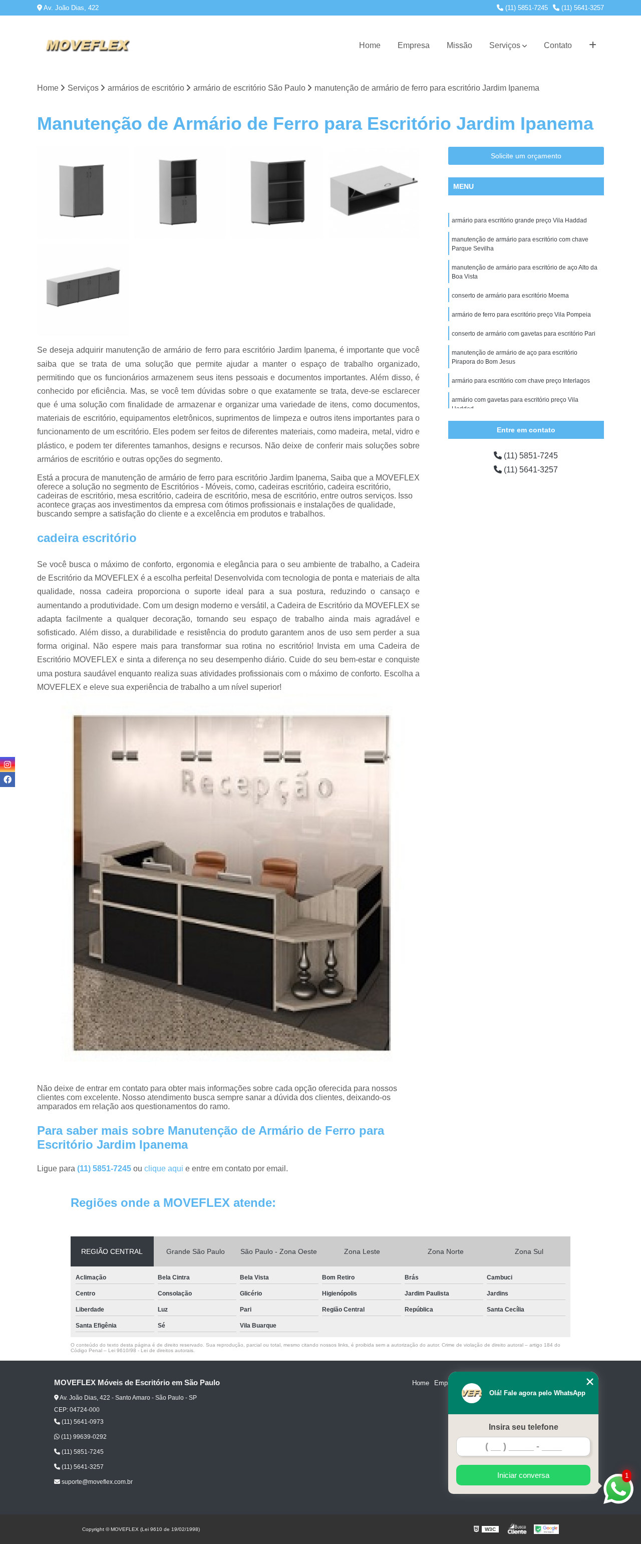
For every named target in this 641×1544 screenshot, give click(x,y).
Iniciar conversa (523, 1475)
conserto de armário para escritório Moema (510, 295)
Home (370, 45)
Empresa (414, 45)
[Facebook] (7, 779)
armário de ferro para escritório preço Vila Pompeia (521, 314)
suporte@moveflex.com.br (96, 1481)
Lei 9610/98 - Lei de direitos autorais (150, 1350)
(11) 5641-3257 (581, 8)
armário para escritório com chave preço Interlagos (521, 380)
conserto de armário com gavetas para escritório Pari (523, 333)
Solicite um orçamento (526, 156)
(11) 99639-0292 (83, 1436)
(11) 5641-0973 (82, 1421)
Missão (459, 45)
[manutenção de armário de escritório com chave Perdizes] (83, 290)
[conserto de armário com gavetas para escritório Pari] (180, 193)
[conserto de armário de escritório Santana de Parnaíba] (83, 193)
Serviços (504, 45)
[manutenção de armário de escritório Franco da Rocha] (277, 193)
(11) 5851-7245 (525, 8)
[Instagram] (7, 764)
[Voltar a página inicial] (87, 46)
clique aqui (163, 1168)
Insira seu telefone (523, 1427)
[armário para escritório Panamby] (374, 193)
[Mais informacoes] (592, 46)
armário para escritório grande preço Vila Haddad (519, 220)
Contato (558, 45)
